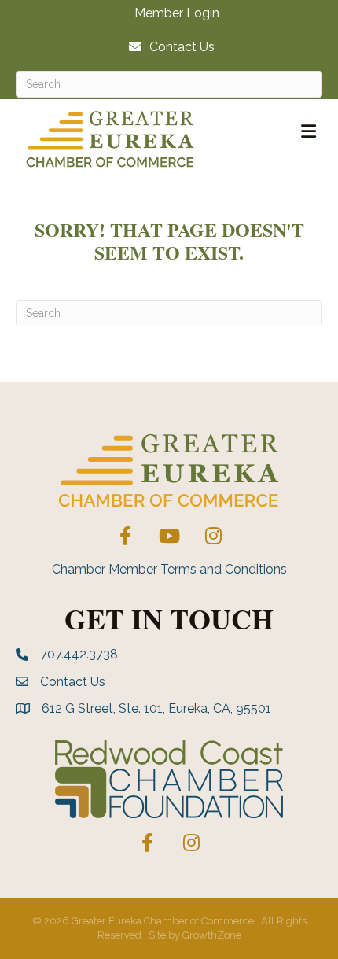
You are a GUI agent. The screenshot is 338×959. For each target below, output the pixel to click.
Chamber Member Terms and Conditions (169, 569)
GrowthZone (211, 935)
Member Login (176, 13)
